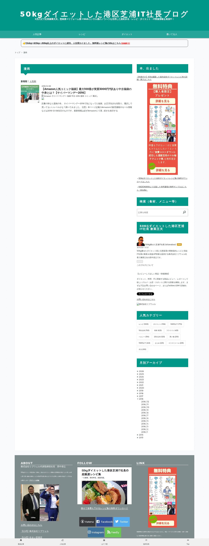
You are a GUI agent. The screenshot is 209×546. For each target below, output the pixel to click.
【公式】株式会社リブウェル (35, 531)
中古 (73, 96)
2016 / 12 (145, 402)
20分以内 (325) (159, 337)
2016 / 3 (144, 426)
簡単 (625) (158, 330)
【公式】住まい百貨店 (31, 537)
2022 (141, 382)
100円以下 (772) (176, 324)
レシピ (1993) (143, 324)
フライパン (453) (172, 330)
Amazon (47, 96)
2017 (141, 396)
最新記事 (21, 544)
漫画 (82, 96)
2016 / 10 (145, 407)
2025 (141, 374)
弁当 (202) (142, 349)
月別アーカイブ (151, 362)
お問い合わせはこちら (146, 299)
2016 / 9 (144, 410)
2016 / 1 (144, 432)
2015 (141, 435)
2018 (141, 393)
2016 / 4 (144, 424)
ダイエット (127, 34)
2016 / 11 (144, 404)
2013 (141, 437)
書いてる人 (171, 34)
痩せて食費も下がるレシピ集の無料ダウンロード (104, 508)
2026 (141, 371)
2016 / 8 (144, 413)
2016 (78, 96)
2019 (141, 390)
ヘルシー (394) (144, 337)
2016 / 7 (144, 415)
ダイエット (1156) (159, 324)
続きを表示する (111, 110)
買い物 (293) (174, 337)
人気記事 (37, 34)
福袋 (69, 96)
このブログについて (145, 265)
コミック (88, 96)
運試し (95, 96)
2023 (141, 379)
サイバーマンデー (59, 96)
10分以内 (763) (144, 330)
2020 (141, 388)
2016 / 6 (144, 418)
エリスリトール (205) (176, 343)
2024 (141, 377)
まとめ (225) (159, 343)
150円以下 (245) (144, 343)
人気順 (33, 81)
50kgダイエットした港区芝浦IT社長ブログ (104, 14)
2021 (141, 385)
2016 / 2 (144, 429)
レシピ (82, 34)
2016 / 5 (144, 421)
